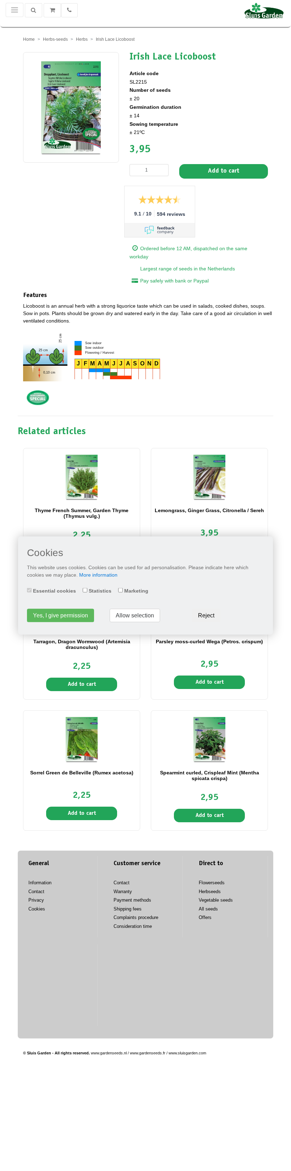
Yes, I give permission (60, 615)
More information (98, 575)
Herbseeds (210, 891)
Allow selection (135, 615)
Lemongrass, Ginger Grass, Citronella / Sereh (209, 510)
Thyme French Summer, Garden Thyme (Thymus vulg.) (81, 513)
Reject (206, 615)
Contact (36, 891)
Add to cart (223, 171)
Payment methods (132, 900)
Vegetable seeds (216, 900)
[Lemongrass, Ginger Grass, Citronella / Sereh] (209, 476)
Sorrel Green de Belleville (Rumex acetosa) (81, 772)
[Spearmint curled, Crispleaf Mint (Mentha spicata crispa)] (209, 738)
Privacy (36, 900)
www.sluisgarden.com (187, 1053)
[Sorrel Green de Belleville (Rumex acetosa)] (82, 738)
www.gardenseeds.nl (109, 1053)
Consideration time (133, 926)
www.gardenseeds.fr (147, 1053)
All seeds (208, 909)
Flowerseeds (212, 882)
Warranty (123, 891)
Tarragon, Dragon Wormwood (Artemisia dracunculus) (81, 644)
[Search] (33, 10)
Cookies (36, 909)
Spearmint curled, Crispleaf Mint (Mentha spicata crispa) (209, 775)
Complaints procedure (136, 917)
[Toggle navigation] (14, 10)
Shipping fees (128, 909)
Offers (205, 917)
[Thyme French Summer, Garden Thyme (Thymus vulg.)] (82, 476)
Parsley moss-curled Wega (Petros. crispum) (209, 641)
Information (39, 882)
